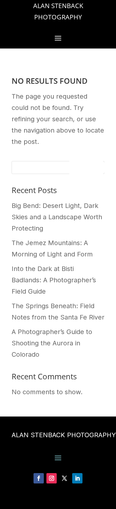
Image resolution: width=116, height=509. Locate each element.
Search (86, 169)
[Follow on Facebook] (39, 478)
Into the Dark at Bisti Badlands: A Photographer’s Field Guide (54, 280)
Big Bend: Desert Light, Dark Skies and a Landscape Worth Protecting (57, 217)
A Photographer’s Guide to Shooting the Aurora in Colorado (52, 343)
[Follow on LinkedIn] (77, 478)
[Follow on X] (64, 478)
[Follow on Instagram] (51, 478)
